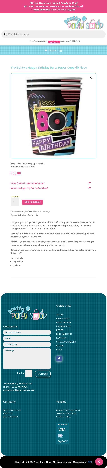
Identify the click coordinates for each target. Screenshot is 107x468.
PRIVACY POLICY (63, 416)
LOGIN (59, 349)
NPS (90, 462)
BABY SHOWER (63, 318)
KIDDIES (59, 330)
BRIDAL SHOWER (63, 322)
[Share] (99, 462)
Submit (43, 374)
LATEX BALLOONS (64, 334)
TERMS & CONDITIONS (66, 413)
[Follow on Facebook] (59, 358)
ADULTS (59, 314)
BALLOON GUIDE (10, 416)
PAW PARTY (61, 338)
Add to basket (32, 202)
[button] (91, 77)
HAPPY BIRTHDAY (63, 326)
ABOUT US (8, 413)
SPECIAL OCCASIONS (66, 341)
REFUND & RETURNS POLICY (68, 410)
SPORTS (59, 345)
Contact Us (54, 42)
